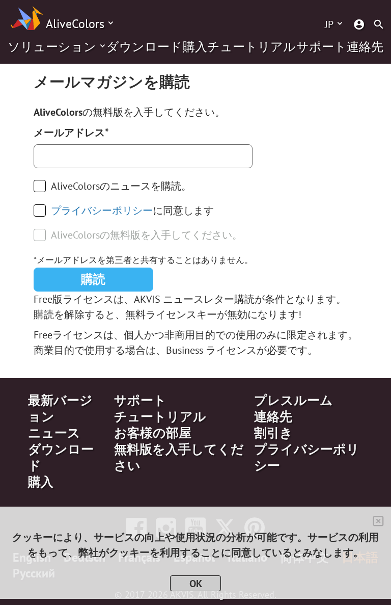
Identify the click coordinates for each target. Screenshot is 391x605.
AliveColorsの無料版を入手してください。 (146, 235)
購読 (93, 279)
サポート (321, 47)
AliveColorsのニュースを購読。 (121, 186)
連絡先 (365, 47)
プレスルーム (293, 400)
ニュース (54, 433)
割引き (273, 433)
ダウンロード (144, 47)
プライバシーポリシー (102, 210)
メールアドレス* (71, 132)
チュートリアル (251, 47)
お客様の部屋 (152, 433)
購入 (195, 47)
